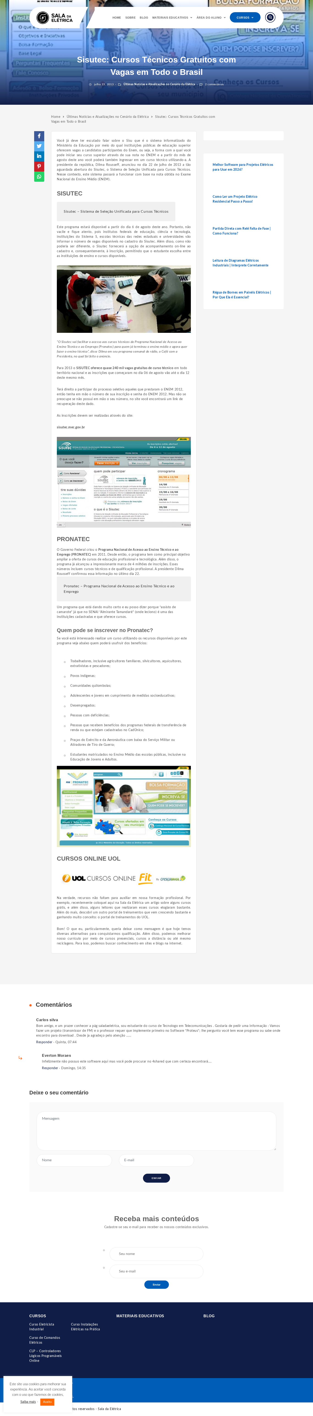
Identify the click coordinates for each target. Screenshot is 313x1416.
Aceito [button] (47, 1402)
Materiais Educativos (170, 17)
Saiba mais (28, 1402)
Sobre (130, 17)
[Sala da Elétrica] (54, 17)
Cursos (243, 17)
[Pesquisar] (270, 17)
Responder (44, 1042)
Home (117, 17)
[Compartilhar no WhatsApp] (39, 177)
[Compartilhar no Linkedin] (39, 156)
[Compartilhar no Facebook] (39, 136)
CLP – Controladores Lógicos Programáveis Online (45, 1356)
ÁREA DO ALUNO (209, 17)
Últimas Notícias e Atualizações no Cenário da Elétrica (159, 84)
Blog (144, 17)
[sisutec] (124, 482)
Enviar (156, 1284)
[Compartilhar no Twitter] (39, 146)
